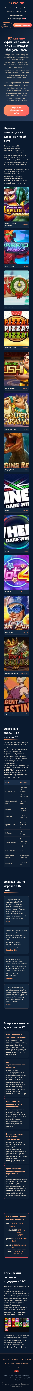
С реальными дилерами (16, 19)
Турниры (19, 8)
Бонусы (18, 11)
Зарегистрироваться (22, 25)
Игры (26, 8)
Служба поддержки (16, 15)
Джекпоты (10, 11)
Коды (24, 11)
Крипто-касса (9, 8)
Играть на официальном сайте (16, 110)
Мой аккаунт (5, 25)
